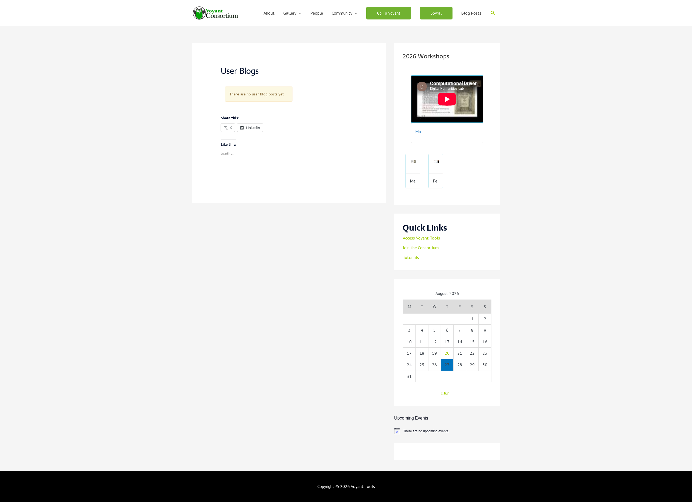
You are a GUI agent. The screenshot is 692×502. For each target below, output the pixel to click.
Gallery (289, 13)
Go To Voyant (388, 13)
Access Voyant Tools (421, 238)
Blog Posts (471, 13)
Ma (418, 131)
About (269, 13)
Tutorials (411, 257)
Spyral (436, 13)
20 (447, 353)
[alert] (447, 431)
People (316, 13)
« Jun (445, 393)
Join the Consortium (421, 247)
